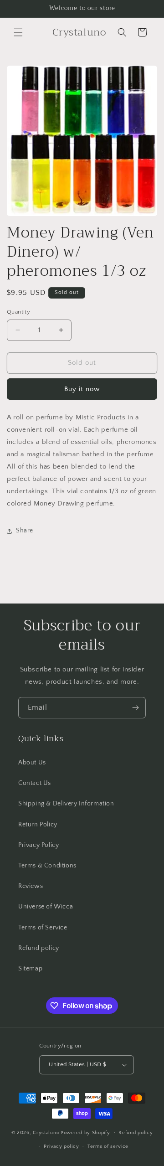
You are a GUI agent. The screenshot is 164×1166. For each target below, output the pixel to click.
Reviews (30, 886)
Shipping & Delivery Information (66, 803)
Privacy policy (61, 1146)
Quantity (18, 312)
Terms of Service (42, 927)
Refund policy (38, 948)
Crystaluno (46, 1132)
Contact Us (34, 783)
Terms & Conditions (47, 865)
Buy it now (82, 389)
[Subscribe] (135, 707)
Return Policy (37, 824)
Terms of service (107, 1146)
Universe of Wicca (45, 906)
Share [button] (24, 530)
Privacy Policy (38, 845)
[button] (18, 32)
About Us (32, 762)
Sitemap (30, 968)
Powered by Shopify (85, 1132)
